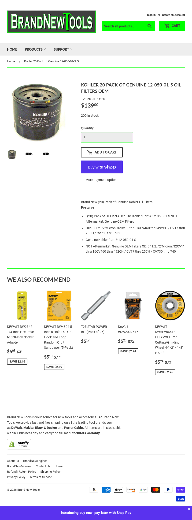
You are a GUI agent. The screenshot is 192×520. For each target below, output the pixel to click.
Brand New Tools (28, 489)
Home (12, 49)
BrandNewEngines (35, 461)
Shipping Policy (50, 471)
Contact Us (43, 466)
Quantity (87, 128)
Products (34, 49)
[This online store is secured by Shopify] (19, 448)
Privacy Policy (16, 477)
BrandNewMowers (19, 466)
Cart (175, 26)
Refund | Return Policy (21, 471)
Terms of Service (41, 477)
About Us (13, 461)
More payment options (101, 180)
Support (62, 49)
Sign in (151, 15)
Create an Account (173, 15)
